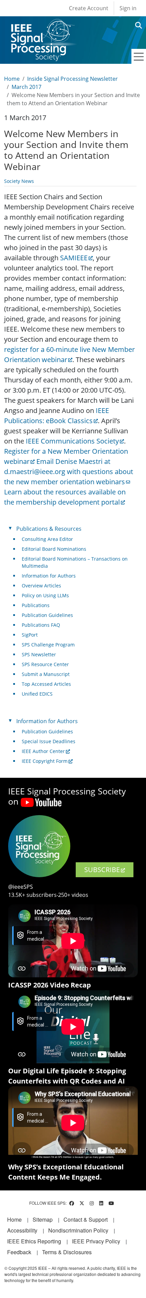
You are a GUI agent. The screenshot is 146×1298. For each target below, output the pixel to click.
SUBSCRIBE (102, 869)
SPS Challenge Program (48, 644)
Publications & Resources (48, 528)
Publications (36, 605)
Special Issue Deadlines (48, 741)
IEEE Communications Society (72, 441)
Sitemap (43, 1219)
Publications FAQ (41, 625)
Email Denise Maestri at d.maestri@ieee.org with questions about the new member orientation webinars (68, 471)
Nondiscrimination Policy (78, 1230)
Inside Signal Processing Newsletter (72, 78)
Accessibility (22, 1230)
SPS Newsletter (39, 654)
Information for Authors (49, 575)
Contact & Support (85, 1219)
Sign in (128, 8)
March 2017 (26, 87)
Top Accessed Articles (46, 684)
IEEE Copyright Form (45, 761)
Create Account (88, 8)
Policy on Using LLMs (45, 595)
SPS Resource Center (45, 664)
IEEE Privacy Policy (96, 1241)
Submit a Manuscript (46, 674)
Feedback (19, 1252)
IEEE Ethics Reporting (34, 1241)
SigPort (30, 635)
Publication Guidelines (47, 615)
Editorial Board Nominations (54, 549)
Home (12, 78)
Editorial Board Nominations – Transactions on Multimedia (75, 562)
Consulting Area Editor (47, 539)
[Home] (42, 25)
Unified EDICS (37, 694)
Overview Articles (41, 585)
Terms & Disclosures (67, 1252)
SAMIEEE (74, 257)
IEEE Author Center (43, 751)
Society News (19, 181)
